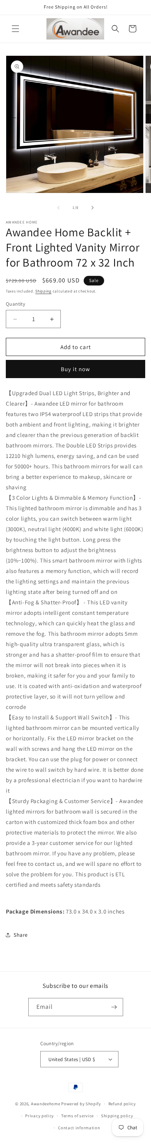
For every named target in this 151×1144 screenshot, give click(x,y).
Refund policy (122, 1103)
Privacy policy (39, 1115)
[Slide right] (92, 207)
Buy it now (75, 369)
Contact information (79, 1127)
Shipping (43, 291)
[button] (15, 28)
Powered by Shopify (81, 1103)
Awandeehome (45, 1103)
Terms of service (77, 1115)
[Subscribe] (114, 1007)
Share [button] (21, 934)
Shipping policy (117, 1115)
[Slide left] (58, 207)
